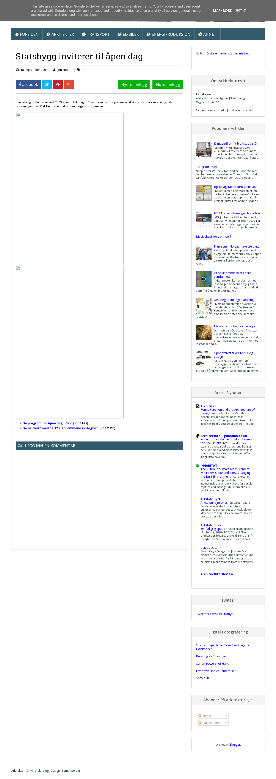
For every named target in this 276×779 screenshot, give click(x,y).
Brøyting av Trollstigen (211, 656)
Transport (98, 34)
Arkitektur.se (211, 525)
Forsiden (29, 34)
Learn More (222, 10)
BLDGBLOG (209, 548)
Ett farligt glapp (212, 529)
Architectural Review (217, 574)
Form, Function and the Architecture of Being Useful (228, 411)
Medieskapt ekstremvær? (213, 236)
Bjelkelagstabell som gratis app (235, 187)
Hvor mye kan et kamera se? (216, 671)
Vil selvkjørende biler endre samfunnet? (232, 275)
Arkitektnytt (210, 499)
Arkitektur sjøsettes (215, 502)
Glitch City (208, 551)
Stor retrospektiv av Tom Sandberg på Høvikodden (222, 647)
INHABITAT (209, 465)
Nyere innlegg (134, 84)
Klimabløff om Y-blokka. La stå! (235, 143)
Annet (209, 34)
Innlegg (206, 716)
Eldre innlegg (168, 84)
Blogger (234, 744)
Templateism (70, 770)
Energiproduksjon (170, 34)
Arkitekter (62, 34)
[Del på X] (47, 84)
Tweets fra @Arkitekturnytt (215, 614)
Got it (241, 10)
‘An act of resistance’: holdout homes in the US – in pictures (228, 441)
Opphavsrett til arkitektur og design (233, 355)
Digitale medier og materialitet (227, 53)
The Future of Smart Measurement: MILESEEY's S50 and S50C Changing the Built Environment (226, 472)
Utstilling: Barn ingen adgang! (234, 300)
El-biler (130, 34)
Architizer (208, 406)
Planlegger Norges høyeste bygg (236, 246)
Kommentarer (210, 723)
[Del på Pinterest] (58, 84)
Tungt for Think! (207, 167)
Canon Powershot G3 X (212, 663)
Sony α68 (202, 678)
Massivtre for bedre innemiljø (234, 326)
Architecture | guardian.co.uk (224, 436)
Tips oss (247, 110)
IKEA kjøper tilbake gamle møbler (237, 213)
